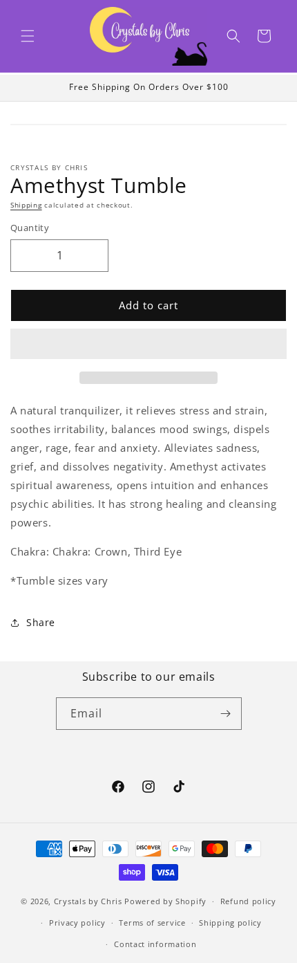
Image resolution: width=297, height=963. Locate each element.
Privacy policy (77, 922)
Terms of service (152, 922)
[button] (27, 36)
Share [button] (40, 622)
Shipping (26, 205)
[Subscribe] (226, 713)
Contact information (155, 944)
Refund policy (248, 901)
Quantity (29, 227)
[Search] (233, 36)
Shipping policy (230, 922)
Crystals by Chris (88, 901)
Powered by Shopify (165, 901)
